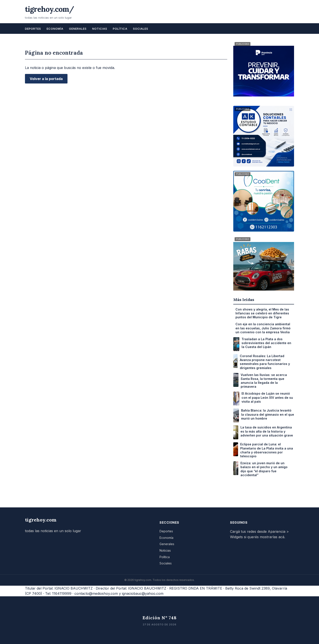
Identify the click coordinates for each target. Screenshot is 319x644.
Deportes (33, 28)
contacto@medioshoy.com (96, 593)
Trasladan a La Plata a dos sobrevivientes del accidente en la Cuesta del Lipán (266, 343)
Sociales (140, 28)
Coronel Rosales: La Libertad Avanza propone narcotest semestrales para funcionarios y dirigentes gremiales (265, 362)
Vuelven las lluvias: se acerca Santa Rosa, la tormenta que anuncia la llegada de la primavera (264, 381)
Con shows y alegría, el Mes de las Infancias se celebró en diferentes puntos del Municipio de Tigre (262, 313)
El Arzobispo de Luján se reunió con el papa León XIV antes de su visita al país (267, 397)
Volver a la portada (46, 79)
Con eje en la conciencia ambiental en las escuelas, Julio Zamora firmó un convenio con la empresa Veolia (263, 328)
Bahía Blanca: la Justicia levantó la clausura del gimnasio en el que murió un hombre (267, 414)
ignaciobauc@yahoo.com (142, 593)
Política (120, 28)
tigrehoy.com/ (49, 9)
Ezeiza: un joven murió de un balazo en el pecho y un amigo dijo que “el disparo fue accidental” (264, 469)
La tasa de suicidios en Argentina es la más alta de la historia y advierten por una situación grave (266, 431)
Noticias (99, 28)
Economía (55, 28)
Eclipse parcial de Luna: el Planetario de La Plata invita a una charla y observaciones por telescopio (266, 450)
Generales (78, 28)
